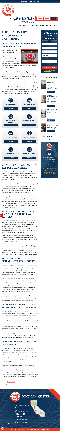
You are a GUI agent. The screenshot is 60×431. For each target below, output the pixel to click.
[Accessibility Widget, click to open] (2, 428)
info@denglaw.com (22, 419)
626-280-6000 (21, 415)
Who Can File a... (51, 124)
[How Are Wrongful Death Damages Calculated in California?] (43, 99)
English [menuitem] (53, 18)
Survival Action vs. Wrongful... (52, 110)
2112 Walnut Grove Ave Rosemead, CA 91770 (23, 410)
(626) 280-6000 (11, 382)
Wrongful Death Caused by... (52, 81)
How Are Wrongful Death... (52, 96)
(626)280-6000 (24, 19)
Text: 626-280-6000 (22, 422)
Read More (11, 108)
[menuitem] (40, 18)
